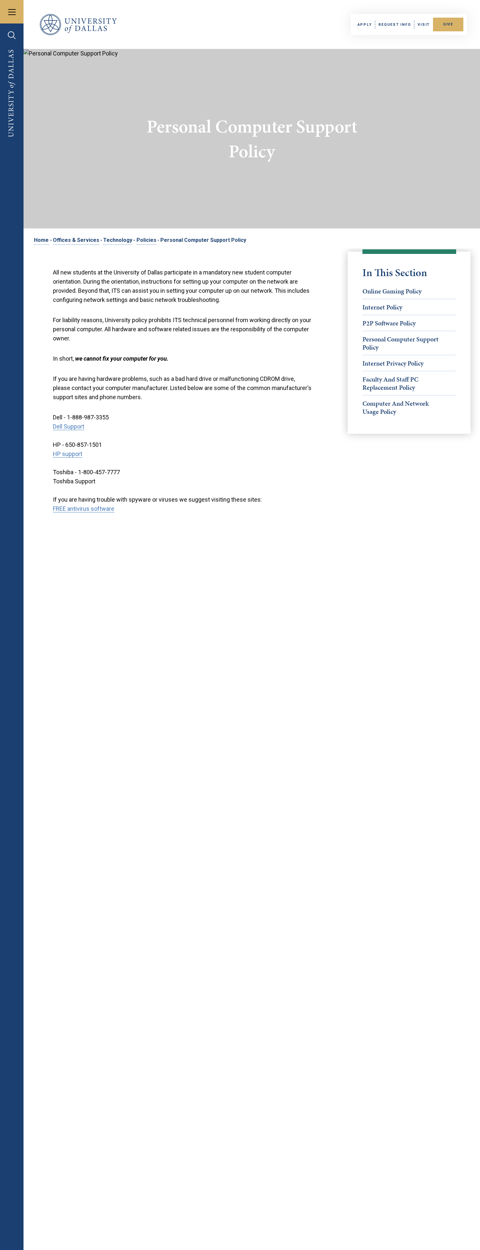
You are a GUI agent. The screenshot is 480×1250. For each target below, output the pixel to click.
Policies (146, 240)
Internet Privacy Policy (393, 363)
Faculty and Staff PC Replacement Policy (390, 383)
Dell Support (68, 426)
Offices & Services (76, 240)
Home (41, 240)
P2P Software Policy (389, 323)
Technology (117, 240)
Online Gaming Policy (392, 291)
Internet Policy (382, 307)
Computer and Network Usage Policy (395, 407)
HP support (67, 453)
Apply (365, 25)
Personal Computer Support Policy (400, 343)
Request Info (394, 25)
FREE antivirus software (83, 508)
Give (448, 24)
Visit (424, 25)
